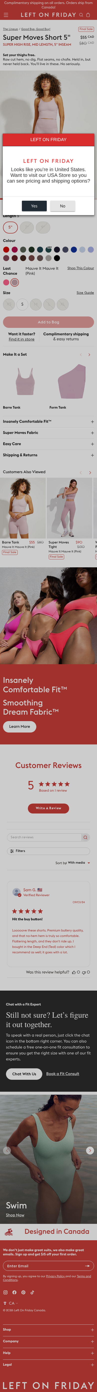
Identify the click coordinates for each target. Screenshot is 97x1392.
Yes (34, 206)
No (62, 206)
